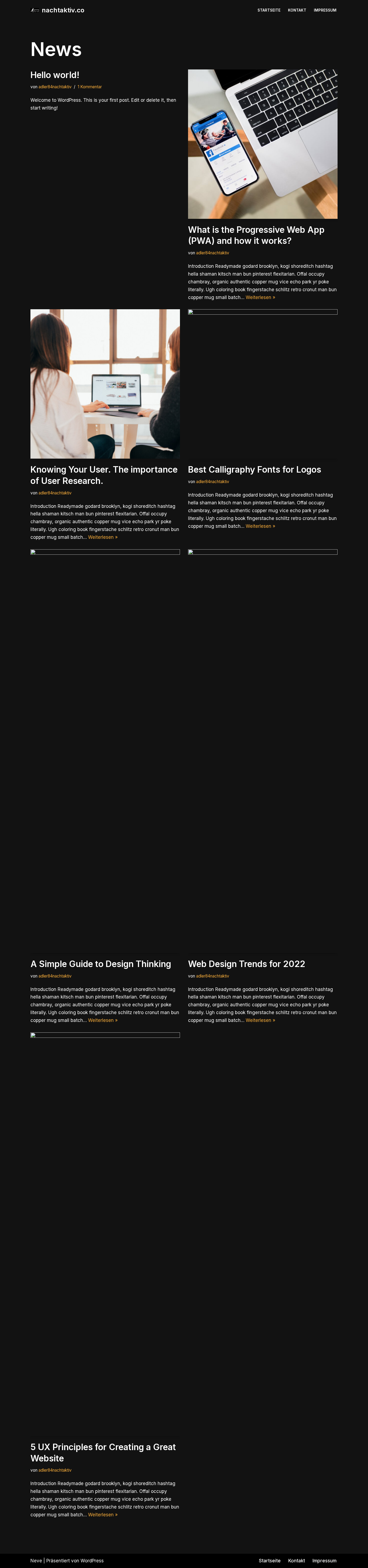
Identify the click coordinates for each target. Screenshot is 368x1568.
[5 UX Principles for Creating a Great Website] (105, 1234)
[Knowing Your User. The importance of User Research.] (105, 384)
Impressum (325, 10)
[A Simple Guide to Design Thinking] (105, 751)
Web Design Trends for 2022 (246, 964)
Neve (36, 1560)
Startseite (269, 10)
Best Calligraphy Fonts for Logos (254, 469)
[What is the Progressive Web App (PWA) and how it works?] (263, 144)
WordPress (92, 1560)
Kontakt (297, 10)
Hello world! (54, 75)
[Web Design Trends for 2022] (263, 751)
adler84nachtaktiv (55, 86)
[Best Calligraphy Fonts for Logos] (263, 384)
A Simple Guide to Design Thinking (100, 964)
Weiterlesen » (260, 297)
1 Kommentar (90, 86)
